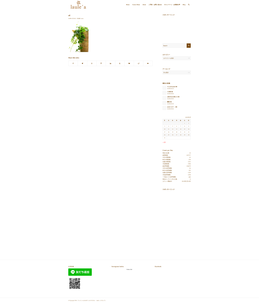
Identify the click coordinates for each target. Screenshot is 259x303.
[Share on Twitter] (82, 63)
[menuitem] (128, 4)
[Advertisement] (173, 26)
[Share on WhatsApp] (91, 63)
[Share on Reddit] (138, 63)
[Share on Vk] (129, 63)
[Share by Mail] (147, 63)
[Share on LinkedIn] (110, 63)
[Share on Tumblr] (119, 63)
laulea (82, 18)
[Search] (189, 4)
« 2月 (164, 142)
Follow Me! (129, 269)
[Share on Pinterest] (101, 63)
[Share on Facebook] (73, 63)
